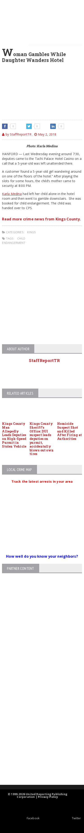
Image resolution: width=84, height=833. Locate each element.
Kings (31, 232)
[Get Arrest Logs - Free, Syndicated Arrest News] (38, 719)
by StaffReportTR (18, 134)
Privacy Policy (48, 797)
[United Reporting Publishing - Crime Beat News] (38, 680)
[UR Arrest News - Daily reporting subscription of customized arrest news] (38, 748)
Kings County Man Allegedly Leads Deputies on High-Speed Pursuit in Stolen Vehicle (14, 434)
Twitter (76, 818)
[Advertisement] (42, 295)
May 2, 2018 (46, 134)
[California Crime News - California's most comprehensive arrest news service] (38, 733)
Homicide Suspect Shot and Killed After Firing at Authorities (69, 431)
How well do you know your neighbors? (42, 556)
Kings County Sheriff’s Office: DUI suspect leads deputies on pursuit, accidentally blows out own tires (42, 438)
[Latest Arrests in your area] (42, 487)
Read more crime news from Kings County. (41, 219)
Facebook (33, 818)
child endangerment (13, 240)
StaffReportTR (44, 360)
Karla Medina (12, 194)
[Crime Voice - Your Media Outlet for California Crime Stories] (38, 767)
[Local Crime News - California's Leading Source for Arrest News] (38, 699)
